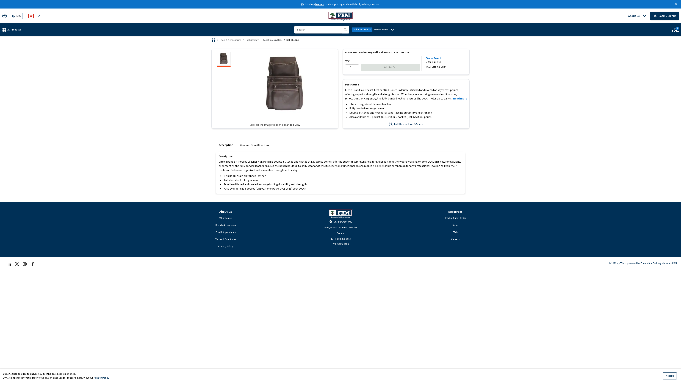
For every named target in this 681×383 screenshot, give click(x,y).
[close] (676, 4)
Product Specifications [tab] (254, 145)
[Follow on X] (17, 264)
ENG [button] (18, 16)
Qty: (347, 60)
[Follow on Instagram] (25, 264)
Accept (670, 376)
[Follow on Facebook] (33, 264)
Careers (455, 239)
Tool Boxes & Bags (273, 40)
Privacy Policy (225, 246)
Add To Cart (390, 67)
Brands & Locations (225, 225)
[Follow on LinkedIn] (9, 264)
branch (319, 4)
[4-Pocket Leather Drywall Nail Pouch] (224, 59)
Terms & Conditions (225, 239)
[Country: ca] (35, 16)
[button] (11, 30)
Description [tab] (225, 145)
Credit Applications (225, 232)
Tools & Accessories (230, 40)
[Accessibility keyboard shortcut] (4, 16)
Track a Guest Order (455, 218)
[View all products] (213, 40)
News (455, 225)
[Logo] (340, 16)
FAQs (455, 232)
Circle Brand (433, 58)
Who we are (225, 218)
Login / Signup (667, 16)
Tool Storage (252, 40)
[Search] (345, 30)
